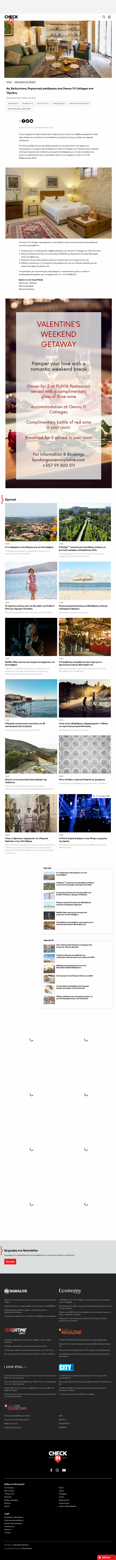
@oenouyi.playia (26, 286)
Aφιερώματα (64, 1500)
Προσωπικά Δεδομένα (13, 1523)
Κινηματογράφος (11, 1500)
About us (7, 1529)
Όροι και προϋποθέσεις (13, 1520)
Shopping (62, 1494)
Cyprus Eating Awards (67, 1506)
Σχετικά (10, 499)
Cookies (7, 1532)
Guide (9, 82)
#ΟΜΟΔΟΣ (13, 103)
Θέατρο (7, 1503)
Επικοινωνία (9, 1526)
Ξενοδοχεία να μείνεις (24, 82)
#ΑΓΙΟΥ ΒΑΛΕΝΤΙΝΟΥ (79, 103)
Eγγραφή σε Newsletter (13, 1517)
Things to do (9, 1494)
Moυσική (7, 1497)
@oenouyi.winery (26, 289)
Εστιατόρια (9, 1488)
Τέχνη (61, 1491)
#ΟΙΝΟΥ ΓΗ (27, 103)
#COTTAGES (43, 103)
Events (7, 1506)
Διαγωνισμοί (64, 1503)
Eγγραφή (10, 1261)
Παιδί (61, 1488)
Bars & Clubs (9, 1491)
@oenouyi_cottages (28, 283)
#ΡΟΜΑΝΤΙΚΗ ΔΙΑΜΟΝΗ (19, 109)
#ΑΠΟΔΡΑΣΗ (59, 103)
